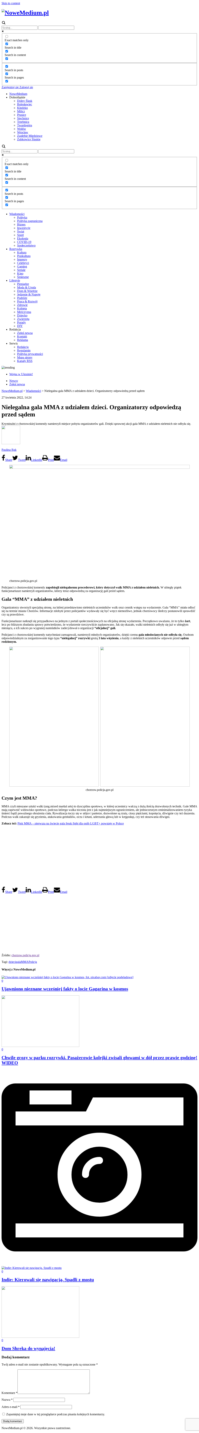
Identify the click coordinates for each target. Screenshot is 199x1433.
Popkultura (24, 256)
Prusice (21, 114)
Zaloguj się (26, 87)
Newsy (13, 380)
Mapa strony (24, 357)
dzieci (12, 961)
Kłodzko (22, 107)
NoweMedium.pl (12, 391)
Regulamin (24, 350)
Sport (20, 235)
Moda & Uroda (26, 287)
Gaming (22, 266)
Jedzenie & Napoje (28, 294)
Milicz (21, 111)
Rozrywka (15, 249)
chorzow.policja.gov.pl (25, 955)
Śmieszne (23, 277)
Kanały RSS (24, 361)
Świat (20, 231)
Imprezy (22, 259)
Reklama (22, 340)
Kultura (21, 252)
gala (18, 961)
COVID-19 (24, 242)
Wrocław (22, 132)
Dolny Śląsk (24, 100)
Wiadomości (16, 214)
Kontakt (22, 336)
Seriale (21, 270)
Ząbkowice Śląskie (28, 139)
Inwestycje (23, 228)
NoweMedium (18, 93)
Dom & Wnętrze (27, 291)
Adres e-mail (11, 1407)
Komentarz (9, 1393)
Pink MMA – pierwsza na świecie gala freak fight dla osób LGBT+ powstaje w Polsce (70, 823)
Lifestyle (14, 280)
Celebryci (23, 263)
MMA (25, 961)
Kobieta (22, 308)
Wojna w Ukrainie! (21, 374)
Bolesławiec (24, 104)
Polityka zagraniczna (30, 221)
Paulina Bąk (9, 449)
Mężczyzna (24, 312)
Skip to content (11, 3)
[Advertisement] (99, 855)
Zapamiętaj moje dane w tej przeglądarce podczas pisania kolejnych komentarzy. (55, 1414)
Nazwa (7, 1399)
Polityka (22, 217)
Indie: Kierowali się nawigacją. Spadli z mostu (48, 1279)
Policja (33, 961)
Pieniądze (23, 284)
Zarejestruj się (10, 87)
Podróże (22, 298)
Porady (21, 322)
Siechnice (23, 118)
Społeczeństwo (26, 245)
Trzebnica (23, 121)
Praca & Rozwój (27, 301)
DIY (20, 326)
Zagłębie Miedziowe (29, 135)
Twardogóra (24, 125)
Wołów (21, 128)
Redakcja (23, 347)
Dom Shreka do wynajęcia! (28, 1348)
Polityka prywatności (30, 354)
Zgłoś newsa (25, 333)
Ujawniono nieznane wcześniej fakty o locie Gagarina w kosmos (65, 988)
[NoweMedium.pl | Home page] (25, 12)
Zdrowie (22, 305)
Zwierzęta (23, 319)
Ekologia (22, 238)
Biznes (21, 224)
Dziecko (22, 315)
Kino (20, 273)
